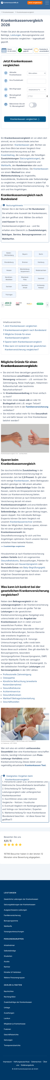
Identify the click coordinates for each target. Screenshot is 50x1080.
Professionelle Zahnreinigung (17, 674)
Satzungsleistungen (29, 158)
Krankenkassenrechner (21, 521)
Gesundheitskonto (10, 560)
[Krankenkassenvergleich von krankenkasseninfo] (8, 2)
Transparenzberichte (12, 1045)
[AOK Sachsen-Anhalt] (8, 304)
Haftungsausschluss (21, 1062)
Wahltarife (6, 165)
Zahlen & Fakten (13, 985)
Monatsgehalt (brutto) (15, 96)
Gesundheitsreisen (12, 695)
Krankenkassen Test (35, 765)
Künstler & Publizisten (12, 972)
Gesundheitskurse (12, 688)
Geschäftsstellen (11, 701)
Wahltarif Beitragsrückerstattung (19, 698)
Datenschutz (36, 1062)
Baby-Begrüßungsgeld (34, 567)
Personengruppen (14, 939)
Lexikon (7, 1018)
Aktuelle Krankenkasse (15, 73)
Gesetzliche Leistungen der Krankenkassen (21, 899)
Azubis (6, 961)
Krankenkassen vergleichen (24, 119)
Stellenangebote (27, 1065)
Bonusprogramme (11, 921)
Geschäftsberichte (11, 1034)
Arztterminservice (11, 691)
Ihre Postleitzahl (16, 80)
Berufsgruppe (15, 89)
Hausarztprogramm (28, 564)
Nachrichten (9, 991)
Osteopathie (9, 678)
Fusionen (7, 1029)
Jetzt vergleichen (35, 3)
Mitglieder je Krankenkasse (14, 1024)
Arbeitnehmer (9, 945)
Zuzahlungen (9, 1013)
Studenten (8, 956)
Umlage (7, 1007)
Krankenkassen (22, 145)
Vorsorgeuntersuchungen (14, 931)
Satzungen (8, 1040)
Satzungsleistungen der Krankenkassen (19, 904)
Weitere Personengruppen (14, 977)
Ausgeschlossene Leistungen (15, 910)
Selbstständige (10, 951)
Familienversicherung (12, 915)
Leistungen (15, 35)
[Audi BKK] (18, 304)
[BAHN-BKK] (29, 304)
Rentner (7, 967)
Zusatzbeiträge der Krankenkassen (18, 1002)
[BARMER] (40, 304)
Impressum (7, 1062)
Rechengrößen (10, 997)
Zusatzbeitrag (7, 155)
